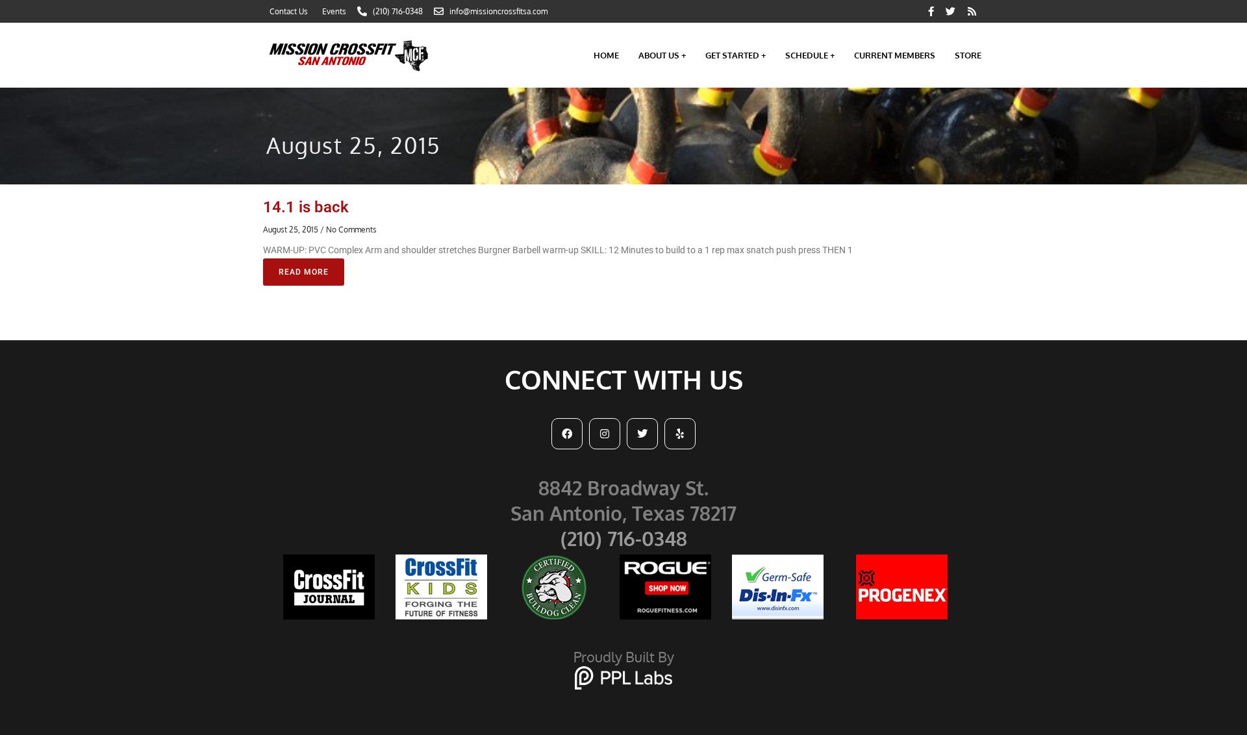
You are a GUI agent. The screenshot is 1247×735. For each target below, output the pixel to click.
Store (968, 55)
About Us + (662, 55)
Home (606, 55)
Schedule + (810, 55)
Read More (304, 272)
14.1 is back (306, 207)
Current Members (894, 55)
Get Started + (735, 55)
